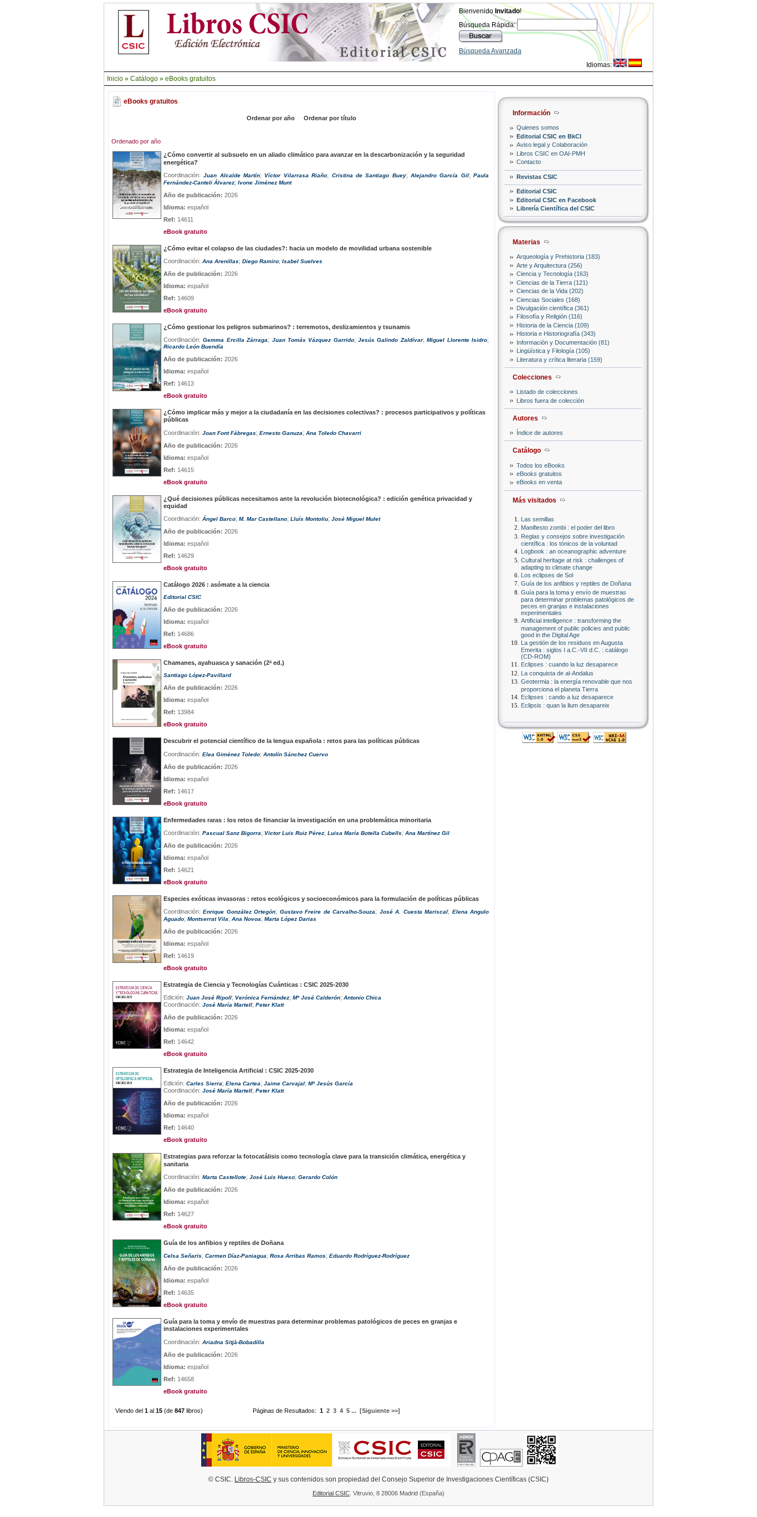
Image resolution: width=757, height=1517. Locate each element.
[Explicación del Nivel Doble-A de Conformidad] (609, 740)
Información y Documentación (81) (563, 342)
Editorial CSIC (536, 191)
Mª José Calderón (316, 998)
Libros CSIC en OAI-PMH (550, 153)
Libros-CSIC (253, 1479)
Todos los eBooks (540, 465)
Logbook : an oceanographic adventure (573, 551)
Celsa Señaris (182, 1256)
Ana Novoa (246, 919)
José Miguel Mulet (355, 519)
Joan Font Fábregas (229, 433)
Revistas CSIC (536, 176)
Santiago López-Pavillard (197, 675)
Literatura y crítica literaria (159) (559, 359)
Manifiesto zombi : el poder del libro (568, 527)
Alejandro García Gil (440, 175)
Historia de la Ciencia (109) (552, 325)
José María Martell (227, 1005)
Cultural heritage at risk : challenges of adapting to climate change (572, 564)
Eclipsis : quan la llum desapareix (565, 705)
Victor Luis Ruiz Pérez (294, 833)
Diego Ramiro (260, 261)
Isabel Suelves (302, 261)
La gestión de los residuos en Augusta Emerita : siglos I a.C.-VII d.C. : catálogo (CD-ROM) (574, 649)
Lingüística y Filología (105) (553, 350)
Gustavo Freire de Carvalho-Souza (327, 912)
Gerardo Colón (317, 1177)
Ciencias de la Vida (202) (550, 291)
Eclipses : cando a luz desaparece (567, 697)
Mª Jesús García (330, 1083)
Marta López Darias (290, 919)
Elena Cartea (243, 1083)
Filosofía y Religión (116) (549, 316)
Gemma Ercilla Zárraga (235, 340)
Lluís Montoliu (309, 519)
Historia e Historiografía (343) (556, 333)
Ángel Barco (219, 519)
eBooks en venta (539, 482)
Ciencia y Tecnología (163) (552, 273)
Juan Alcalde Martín (231, 175)
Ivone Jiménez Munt (264, 183)
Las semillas (537, 519)
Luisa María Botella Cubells (365, 833)
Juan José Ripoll (209, 998)
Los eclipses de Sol (547, 575)
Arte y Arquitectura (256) (549, 265)
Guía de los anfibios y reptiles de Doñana (576, 583)
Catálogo (144, 79)
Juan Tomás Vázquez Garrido (313, 340)
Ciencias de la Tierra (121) (552, 282)
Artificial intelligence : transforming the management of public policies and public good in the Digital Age (575, 627)
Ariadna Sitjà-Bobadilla (233, 1342)
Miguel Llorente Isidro (457, 340)
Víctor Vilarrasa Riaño (295, 175)
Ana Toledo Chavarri (333, 433)
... (353, 1410)
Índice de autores (539, 432)
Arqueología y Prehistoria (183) (558, 256)
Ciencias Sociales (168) (548, 299)
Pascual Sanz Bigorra (231, 833)
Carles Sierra (204, 1083)
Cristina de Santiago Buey (369, 175)
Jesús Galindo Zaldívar (390, 340)
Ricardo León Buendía (193, 347)
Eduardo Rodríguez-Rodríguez (369, 1256)
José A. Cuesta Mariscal (414, 912)
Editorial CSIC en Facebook (556, 200)
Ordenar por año (271, 118)
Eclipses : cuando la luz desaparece (569, 664)
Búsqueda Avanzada (490, 51)
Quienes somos (537, 127)
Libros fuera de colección (550, 400)
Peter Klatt (269, 1005)
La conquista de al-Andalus (557, 673)
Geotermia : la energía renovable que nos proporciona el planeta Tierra (576, 685)
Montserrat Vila (207, 919)
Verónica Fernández (262, 998)
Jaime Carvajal (284, 1083)
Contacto (528, 161)
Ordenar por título (330, 118)
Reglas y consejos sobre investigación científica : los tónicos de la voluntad (573, 540)
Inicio (115, 79)
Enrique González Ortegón (239, 912)
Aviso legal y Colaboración (551, 144)
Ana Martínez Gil (427, 833)
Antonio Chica (362, 998)
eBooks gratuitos (190, 79)
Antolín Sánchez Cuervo (295, 754)
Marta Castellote (224, 1177)
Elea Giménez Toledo (231, 754)
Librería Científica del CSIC (555, 208)
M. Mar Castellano (263, 519)
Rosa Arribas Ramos (298, 1256)
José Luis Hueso (272, 1177)
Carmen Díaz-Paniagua (236, 1256)
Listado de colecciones (547, 391)
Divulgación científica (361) (552, 308)
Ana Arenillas (220, 261)
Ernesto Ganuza (281, 433)
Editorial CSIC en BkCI (548, 136)
